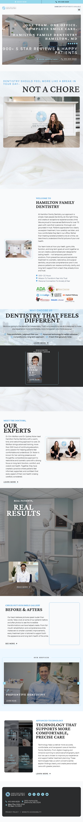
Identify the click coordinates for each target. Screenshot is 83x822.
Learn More (11, 701)
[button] (79, 9)
